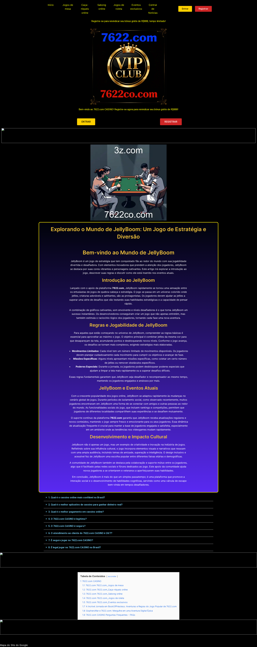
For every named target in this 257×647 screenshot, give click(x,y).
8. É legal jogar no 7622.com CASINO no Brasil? (74, 547)
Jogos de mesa (67, 6)
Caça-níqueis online (85, 8)
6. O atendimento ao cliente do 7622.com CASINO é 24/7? (80, 533)
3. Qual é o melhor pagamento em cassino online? (76, 511)
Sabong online (101, 6)
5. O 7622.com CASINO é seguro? (67, 526)
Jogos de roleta (118, 6)
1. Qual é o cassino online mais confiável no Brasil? (76, 497)
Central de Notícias (153, 8)
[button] (128, 497)
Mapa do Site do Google (14, 645)
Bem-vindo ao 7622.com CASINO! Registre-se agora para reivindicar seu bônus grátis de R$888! (128, 109)
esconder (112, 576)
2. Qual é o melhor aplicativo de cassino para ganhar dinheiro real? (85, 504)
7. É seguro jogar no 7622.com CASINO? (70, 540)
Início (51, 4)
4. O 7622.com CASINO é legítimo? (67, 518)
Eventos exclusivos (136, 6)
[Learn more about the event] (128, 135)
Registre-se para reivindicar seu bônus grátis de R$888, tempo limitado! (128, 21)
